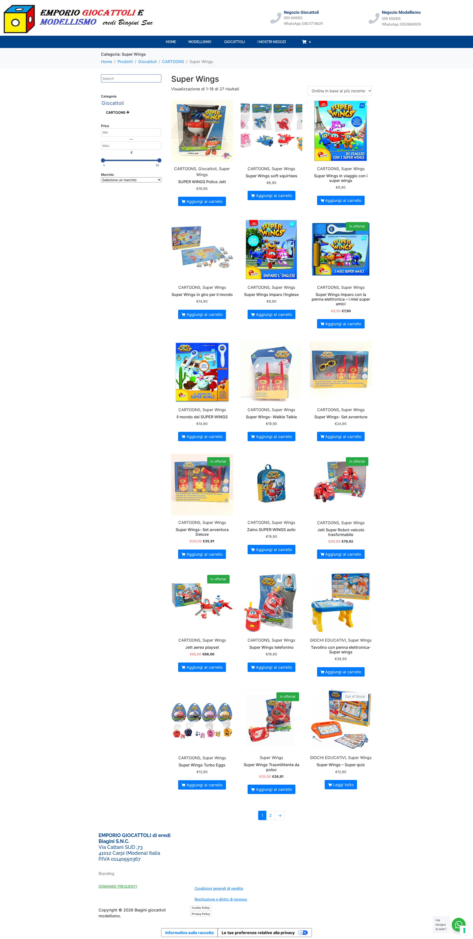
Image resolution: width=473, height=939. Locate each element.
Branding (106, 873)
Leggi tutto (343, 784)
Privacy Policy (201, 914)
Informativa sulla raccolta (189, 932)
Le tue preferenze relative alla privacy (258, 932)
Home (171, 42)
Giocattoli (234, 42)
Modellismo (199, 42)
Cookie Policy (201, 907)
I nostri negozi (271, 42)
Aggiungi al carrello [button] (204, 201)
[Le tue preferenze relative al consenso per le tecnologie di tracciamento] (464, 930)
